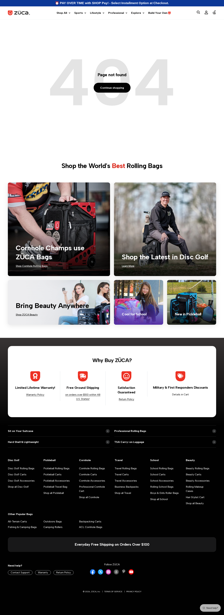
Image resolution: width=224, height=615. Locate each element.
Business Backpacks (127, 486)
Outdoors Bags (52, 521)
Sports (78, 12)
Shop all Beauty (195, 503)
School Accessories (162, 480)
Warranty (43, 572)
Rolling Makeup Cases (195, 489)
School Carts (157, 474)
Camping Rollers (52, 527)
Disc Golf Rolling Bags (21, 468)
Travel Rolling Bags (126, 468)
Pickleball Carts (52, 474)
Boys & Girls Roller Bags (164, 493)
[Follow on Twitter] (100, 573)
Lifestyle (95, 12)
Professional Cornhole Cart (92, 489)
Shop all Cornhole (89, 497)
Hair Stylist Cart (195, 497)
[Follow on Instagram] (108, 573)
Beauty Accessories (198, 480)
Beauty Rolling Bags (197, 468)
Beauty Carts (193, 474)
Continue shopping (112, 87)
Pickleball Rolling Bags (56, 468)
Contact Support (20, 572)
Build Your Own (157, 12)
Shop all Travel (123, 493)
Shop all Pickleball (53, 493)
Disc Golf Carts (17, 474)
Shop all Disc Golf (18, 486)
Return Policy (126, 399)
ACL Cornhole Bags (90, 527)
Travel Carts (122, 474)
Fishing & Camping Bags (22, 527)
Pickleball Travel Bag (55, 486)
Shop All (62, 12)
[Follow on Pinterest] (124, 571)
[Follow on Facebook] (92, 573)
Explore (136, 12)
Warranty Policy (35, 394)
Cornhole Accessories (92, 480)
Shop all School (159, 499)
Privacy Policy (133, 591)
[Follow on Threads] (116, 573)
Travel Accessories (126, 480)
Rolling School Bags (161, 486)
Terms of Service (113, 591)
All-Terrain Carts (17, 521)
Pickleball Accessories (56, 480)
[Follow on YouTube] (131, 573)
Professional (116, 12)
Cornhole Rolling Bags (92, 468)
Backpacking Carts (90, 521)
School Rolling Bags (161, 468)
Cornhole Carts (88, 474)
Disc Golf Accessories (21, 480)
